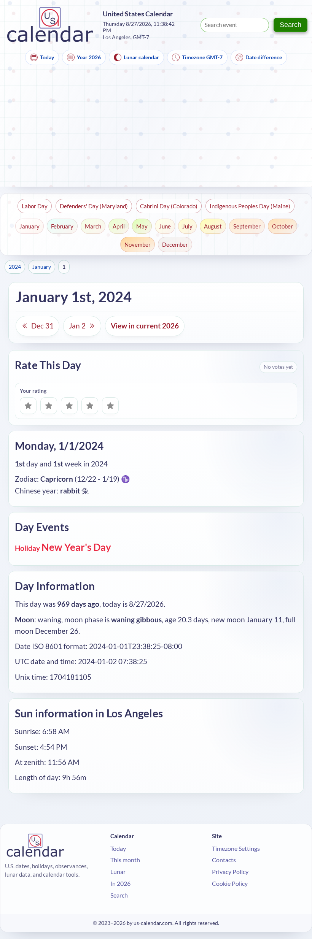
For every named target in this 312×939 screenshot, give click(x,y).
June (165, 226)
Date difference (263, 57)
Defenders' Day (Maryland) (94, 206)
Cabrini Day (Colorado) (168, 206)
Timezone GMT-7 (202, 57)
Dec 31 (42, 325)
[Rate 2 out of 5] (48, 405)
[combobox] (235, 25)
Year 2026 (89, 57)
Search (290, 25)
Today (47, 57)
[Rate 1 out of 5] (28, 405)
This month (125, 859)
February (62, 226)
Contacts (224, 859)
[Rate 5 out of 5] (110, 405)
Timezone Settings (236, 848)
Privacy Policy (230, 871)
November (137, 244)
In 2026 (120, 883)
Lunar (118, 871)
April (119, 226)
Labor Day (35, 206)
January (29, 226)
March (93, 226)
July (187, 226)
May (142, 226)
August (213, 226)
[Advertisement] (156, 129)
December (175, 244)
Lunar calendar (141, 57)
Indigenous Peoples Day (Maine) (250, 206)
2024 (15, 266)
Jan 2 (77, 325)
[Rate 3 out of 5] (69, 405)
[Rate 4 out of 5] (89, 405)
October (282, 226)
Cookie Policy (230, 883)
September (247, 226)
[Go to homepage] (50, 24)
